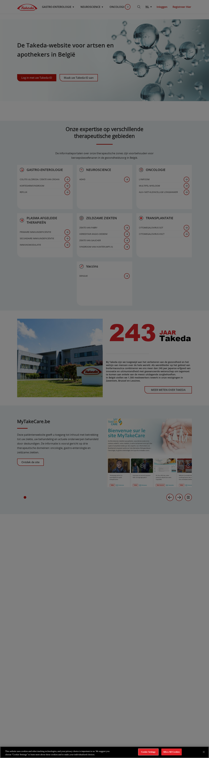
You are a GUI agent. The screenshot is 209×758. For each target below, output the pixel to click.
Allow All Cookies (171, 752)
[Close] (203, 752)
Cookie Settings (148, 752)
